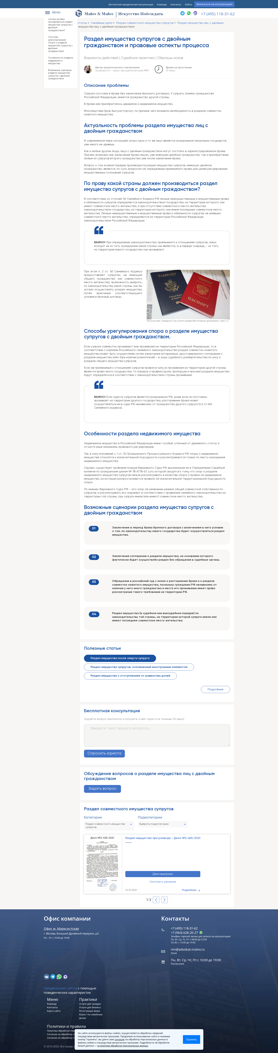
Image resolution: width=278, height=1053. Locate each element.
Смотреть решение (162, 881)
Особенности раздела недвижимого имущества (60, 61)
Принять (191, 1039)
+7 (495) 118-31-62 (218, 13)
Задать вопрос (102, 788)
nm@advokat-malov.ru (188, 949)
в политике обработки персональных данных (122, 1045)
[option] (157, 864)
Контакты (176, 4)
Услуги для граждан (90, 1003)
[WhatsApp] (188, 13)
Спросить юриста (104, 753)
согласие (120, 1039)
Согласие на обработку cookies (64, 1034)
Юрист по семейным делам (90, 1016)
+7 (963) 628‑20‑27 (185, 932)
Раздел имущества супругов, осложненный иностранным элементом (139, 667)
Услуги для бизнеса (90, 1007)
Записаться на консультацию (214, 4)
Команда (162, 4)
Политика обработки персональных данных (71, 1030)
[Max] (195, 13)
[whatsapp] (59, 976)
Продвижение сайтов (60, 988)
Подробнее (215, 689)
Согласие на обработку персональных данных (72, 1037)
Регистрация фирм (89, 1010)
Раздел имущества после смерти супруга (120, 658)
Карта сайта (53, 1010)
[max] (65, 976)
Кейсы (188, 4)
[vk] (47, 976)
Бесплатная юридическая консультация (131, 4)
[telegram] (182, 13)
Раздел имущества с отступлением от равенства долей (130, 675)
